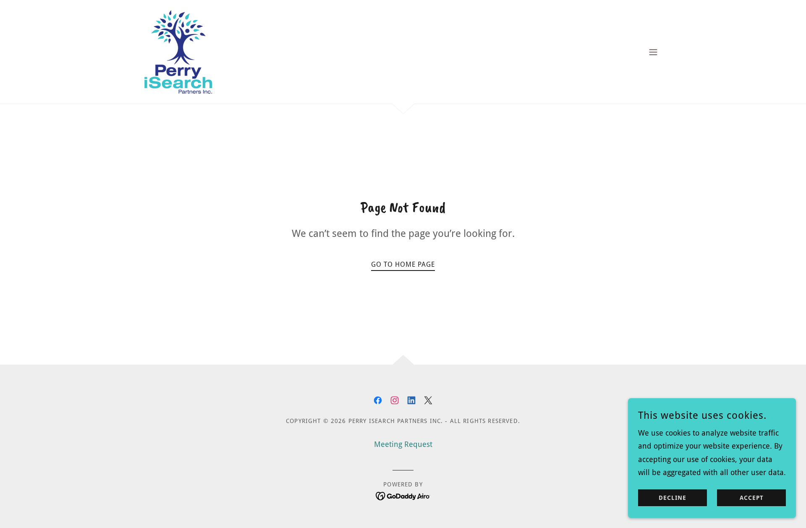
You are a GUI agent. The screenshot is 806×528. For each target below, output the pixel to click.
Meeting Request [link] (403, 444)
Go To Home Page (403, 264)
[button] (653, 52)
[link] (178, 51)
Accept (752, 497)
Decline (672, 497)
